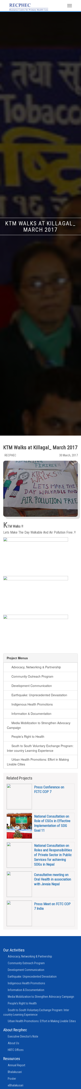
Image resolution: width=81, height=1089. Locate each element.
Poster (12, 1078)
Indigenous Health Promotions (32, 704)
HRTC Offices (16, 1050)
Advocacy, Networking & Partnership (36, 667)
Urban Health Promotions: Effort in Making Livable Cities (42, 1021)
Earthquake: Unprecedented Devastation (39, 695)
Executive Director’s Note (23, 1036)
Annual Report (16, 1065)
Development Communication (31, 685)
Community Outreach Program (32, 676)
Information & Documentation (31, 713)
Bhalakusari (15, 1072)
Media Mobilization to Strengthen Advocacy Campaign (41, 996)
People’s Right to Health (27, 736)
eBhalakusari (15, 1085)
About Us (13, 1043)
